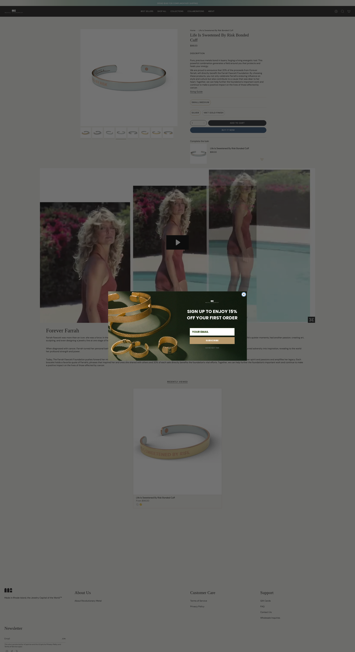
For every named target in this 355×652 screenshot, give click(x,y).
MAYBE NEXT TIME (212, 348)
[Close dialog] (244, 294)
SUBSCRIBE (212, 340)
